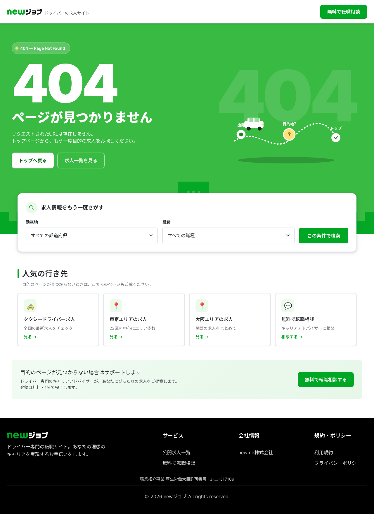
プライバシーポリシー (337, 463)
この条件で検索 (323, 236)
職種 (166, 222)
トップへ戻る (33, 160)
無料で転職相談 (343, 12)
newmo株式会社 (255, 452)
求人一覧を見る (81, 160)
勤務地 (32, 222)
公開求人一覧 (176, 452)
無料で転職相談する (326, 379)
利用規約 (323, 452)
